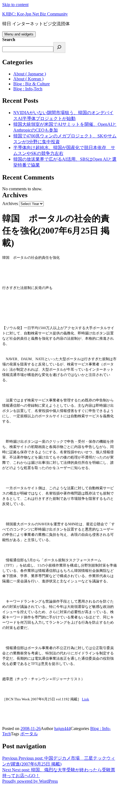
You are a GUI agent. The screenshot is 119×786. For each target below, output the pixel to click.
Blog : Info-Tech (27, 88)
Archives (10, 203)
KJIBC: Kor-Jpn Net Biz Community (35, 14)
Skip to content (15, 4)
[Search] (59, 47)
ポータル (29, 733)
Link (85, 699)
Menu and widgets (18, 34)
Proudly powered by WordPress (30, 781)
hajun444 (62, 728)
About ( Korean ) (28, 78)
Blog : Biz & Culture (31, 83)
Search (8, 39)
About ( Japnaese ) (29, 73)
